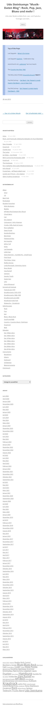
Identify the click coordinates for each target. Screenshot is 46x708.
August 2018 (7, 531)
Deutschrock (6, 669)
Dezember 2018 (8, 525)
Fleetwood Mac (9, 238)
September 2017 (8, 544)
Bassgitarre (7, 354)
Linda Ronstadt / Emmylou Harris (15, 265)
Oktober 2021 (7, 477)
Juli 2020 (5, 504)
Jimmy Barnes (29, 679)
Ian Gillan (5, 676)
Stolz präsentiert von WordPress (13, 704)
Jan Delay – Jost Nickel (10, 155)
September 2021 (8, 480)
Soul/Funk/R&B (9, 319)
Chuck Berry (8, 214)
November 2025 (8, 404)
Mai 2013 (6, 647)
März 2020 (6, 512)
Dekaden (6, 330)
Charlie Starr (7, 150)
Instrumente (7, 352)
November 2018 (8, 528)
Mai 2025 (6, 409)
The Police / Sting (9, 260)
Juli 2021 (5, 482)
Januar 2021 (6, 493)
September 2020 (8, 498)
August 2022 (7, 453)
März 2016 (6, 579)
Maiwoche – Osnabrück (12, 303)
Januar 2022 (6, 469)
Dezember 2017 (8, 539)
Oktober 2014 (7, 612)
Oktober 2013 (7, 633)
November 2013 (8, 631)
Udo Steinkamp (33, 690)
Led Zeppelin (8, 249)
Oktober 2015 (7, 587)
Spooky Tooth (8, 276)
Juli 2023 (5, 434)
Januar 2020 (6, 515)
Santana (6, 274)
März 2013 (6, 649)
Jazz (5, 314)
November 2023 (8, 431)
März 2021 (6, 490)
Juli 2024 (5, 415)
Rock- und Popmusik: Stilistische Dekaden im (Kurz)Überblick (23, 139)
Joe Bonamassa (8, 681)
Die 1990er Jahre (9, 344)
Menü (23, 24)
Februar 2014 (7, 628)
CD (5, 195)
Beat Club (6, 198)
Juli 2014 (5, 620)
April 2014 (6, 625)
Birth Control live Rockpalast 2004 (14, 158)
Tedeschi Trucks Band (13, 690)
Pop (5, 311)
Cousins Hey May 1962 (18, 70)
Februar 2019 (7, 523)
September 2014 (8, 614)
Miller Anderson (20, 686)
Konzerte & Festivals (9, 287)
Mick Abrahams (9, 206)
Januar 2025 (6, 412)
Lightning (23, 64)
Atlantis (12, 662)
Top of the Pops (14, 48)
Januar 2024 (6, 426)
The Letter (6, 152)
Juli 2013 (5, 641)
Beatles (6, 209)
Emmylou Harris (11, 670)
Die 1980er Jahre (9, 341)
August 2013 (7, 639)
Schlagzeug (7, 363)
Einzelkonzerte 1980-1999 (12, 295)
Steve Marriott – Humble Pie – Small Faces (18, 255)
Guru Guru (15, 674)
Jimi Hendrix (8, 241)
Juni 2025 (6, 407)
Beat (5, 327)
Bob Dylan (7, 236)
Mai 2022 (6, 461)
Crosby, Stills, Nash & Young (13, 225)
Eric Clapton (8, 220)
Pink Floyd (7, 257)
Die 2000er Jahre (9, 346)
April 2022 (6, 463)
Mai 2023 (6, 439)
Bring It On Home (23, 53)
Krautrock (6, 147)
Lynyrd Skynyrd (9, 686)
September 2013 (8, 636)
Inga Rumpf (8, 271)
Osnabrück (7, 688)
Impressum (6, 368)
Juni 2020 (6, 507)
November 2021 (8, 474)
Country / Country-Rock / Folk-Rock (16, 322)
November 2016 (8, 566)
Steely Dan (7, 279)
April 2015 (6, 596)
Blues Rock (30, 664)
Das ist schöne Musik (11, 113)
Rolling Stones (8, 263)
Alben (4, 190)
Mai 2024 (6, 420)
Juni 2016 (6, 574)
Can (5, 217)
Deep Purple (8, 230)
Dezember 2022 (8, 447)
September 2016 (8, 571)
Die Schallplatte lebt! (34, 113)
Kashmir (19, 59)
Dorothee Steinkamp (18, 669)
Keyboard (7, 360)
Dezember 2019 (8, 517)
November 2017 (8, 542)
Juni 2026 (6, 396)
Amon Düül (6, 662)
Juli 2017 (5, 547)
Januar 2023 (6, 445)
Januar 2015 (6, 604)
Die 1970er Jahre (9, 338)
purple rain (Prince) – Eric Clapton (14, 174)
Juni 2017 (6, 550)
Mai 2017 (6, 552)
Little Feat (7, 252)
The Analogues (7, 163)
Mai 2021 (6, 485)
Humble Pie (36, 674)
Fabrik (34, 671)
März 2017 (6, 558)
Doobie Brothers (9, 233)
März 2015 (6, 598)
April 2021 (6, 488)
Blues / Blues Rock (10, 317)
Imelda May (13, 676)
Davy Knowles (7, 144)
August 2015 (7, 593)
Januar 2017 (6, 563)
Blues (20, 664)
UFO (5, 282)
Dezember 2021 (8, 472)
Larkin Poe (22, 684)
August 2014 (7, 617)
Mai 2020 (6, 509)
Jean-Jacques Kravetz (9, 679)
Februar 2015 (7, 601)
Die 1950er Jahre (9, 333)
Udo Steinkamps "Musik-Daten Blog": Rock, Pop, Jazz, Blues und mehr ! (23, 8)
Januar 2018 (6, 536)
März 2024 (6, 423)
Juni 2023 (6, 436)
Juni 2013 (6, 644)
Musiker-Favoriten (9, 203)
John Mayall (6, 168)
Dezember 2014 (8, 606)
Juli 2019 (5, 520)
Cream (23, 667)
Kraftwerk (32, 681)
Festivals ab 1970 (9, 290)
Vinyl (5, 193)
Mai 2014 (6, 622)
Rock (5, 309)
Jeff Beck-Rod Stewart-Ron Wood (15, 212)
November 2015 (8, 585)
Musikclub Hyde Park (11, 301)
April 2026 (6, 399)
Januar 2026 (6, 401)
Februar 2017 (7, 560)
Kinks (6, 247)
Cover (17, 666)
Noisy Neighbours (32, 686)
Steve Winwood (9, 284)
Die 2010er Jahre (9, 349)
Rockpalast (6, 201)
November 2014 (8, 609)
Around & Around (29, 75)
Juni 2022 (6, 458)
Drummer (30, 669)
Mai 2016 (6, 577)
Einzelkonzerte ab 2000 (11, 298)
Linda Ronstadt (30, 684)
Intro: (4, 136)
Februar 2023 (7, 442)
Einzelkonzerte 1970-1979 (12, 292)
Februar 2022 (7, 466)
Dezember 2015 (8, 582)
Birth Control (25, 662)
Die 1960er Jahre (9, 336)
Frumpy (7, 673)
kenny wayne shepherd (21, 681)
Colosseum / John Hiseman (13, 222)
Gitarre (6, 357)
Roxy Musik (8, 268)
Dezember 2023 (8, 428)
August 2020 (7, 501)
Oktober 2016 (7, 569)
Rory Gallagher (9, 228)
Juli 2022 (5, 455)
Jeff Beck (20, 678)
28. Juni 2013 (7, 99)
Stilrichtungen (7, 306)
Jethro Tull (7, 244)
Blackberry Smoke (10, 665)
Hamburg (25, 673)
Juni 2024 (6, 418)
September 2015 (8, 590)
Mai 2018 (6, 534)
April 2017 (6, 555)
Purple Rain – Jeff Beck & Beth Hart (14, 171)
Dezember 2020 (8, 496)
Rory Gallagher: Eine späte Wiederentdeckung (18, 166)
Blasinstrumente (9, 365)
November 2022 (8, 450)
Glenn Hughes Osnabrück (11, 176)
